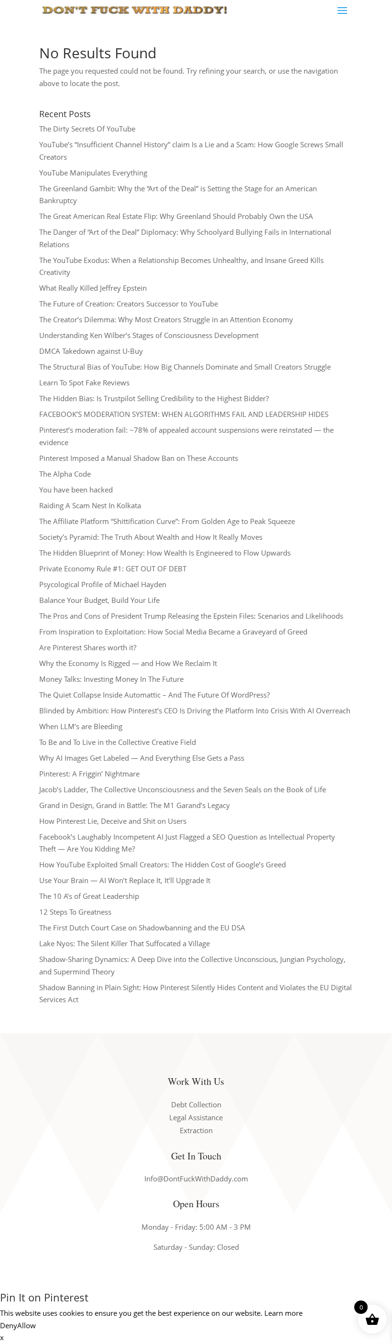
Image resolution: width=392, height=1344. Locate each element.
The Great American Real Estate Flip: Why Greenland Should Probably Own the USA (176, 216)
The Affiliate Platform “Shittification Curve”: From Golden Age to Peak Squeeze (167, 521)
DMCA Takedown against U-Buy (91, 351)
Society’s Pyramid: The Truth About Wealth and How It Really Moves (150, 537)
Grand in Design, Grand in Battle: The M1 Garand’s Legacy (134, 805)
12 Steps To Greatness (75, 912)
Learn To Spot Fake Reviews (84, 382)
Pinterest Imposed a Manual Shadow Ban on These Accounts (138, 458)
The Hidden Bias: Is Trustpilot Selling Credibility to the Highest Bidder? (154, 398)
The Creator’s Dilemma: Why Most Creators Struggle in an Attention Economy (166, 319)
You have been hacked (76, 489)
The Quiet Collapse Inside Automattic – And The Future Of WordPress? (154, 694)
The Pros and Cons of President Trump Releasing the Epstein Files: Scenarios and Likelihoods (191, 616)
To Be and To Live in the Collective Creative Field (117, 742)
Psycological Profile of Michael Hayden (102, 584)
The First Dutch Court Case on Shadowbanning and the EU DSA (142, 927)
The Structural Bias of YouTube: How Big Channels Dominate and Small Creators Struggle (185, 367)
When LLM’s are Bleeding (80, 726)
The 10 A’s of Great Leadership (89, 896)
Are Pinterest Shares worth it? (87, 647)
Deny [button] (8, 1325)
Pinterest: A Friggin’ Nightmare (89, 773)
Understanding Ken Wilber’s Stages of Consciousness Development (149, 335)
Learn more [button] (283, 1313)
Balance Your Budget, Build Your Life (99, 600)
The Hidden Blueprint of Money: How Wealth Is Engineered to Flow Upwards (165, 552)
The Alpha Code (65, 474)
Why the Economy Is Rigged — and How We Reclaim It (128, 663)
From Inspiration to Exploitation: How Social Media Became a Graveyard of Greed (173, 631)
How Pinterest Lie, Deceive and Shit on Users (112, 821)
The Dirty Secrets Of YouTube (87, 128)
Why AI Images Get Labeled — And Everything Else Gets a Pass (141, 758)
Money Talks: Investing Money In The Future (111, 679)
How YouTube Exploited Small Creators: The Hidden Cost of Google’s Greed (162, 864)
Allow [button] (26, 1325)
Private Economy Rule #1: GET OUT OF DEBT (112, 568)
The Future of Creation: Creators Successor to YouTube (128, 303)
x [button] (2, 1337)
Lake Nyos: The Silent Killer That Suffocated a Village (124, 943)
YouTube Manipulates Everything (93, 172)
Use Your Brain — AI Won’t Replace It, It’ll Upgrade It (124, 880)
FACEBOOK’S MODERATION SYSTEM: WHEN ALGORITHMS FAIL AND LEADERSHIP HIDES (183, 414)
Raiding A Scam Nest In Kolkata (90, 505)
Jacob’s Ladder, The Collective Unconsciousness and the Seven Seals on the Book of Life (182, 789)
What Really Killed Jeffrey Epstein (93, 288)
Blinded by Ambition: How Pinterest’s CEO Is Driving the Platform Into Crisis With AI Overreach (194, 710)
